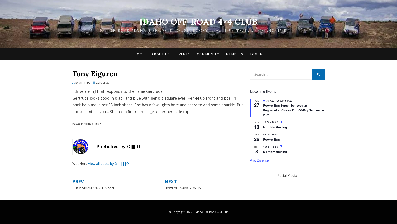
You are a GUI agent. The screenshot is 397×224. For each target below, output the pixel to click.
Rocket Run (271, 139)
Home (139, 54)
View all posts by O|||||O (108, 163)
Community (208, 54)
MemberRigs (91, 123)
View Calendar (259, 160)
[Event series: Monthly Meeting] (280, 122)
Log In (256, 54)
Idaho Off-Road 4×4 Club (198, 21)
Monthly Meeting (275, 127)
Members (234, 54)
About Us (161, 54)
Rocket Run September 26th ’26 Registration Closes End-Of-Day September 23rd (293, 110)
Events (183, 54)
